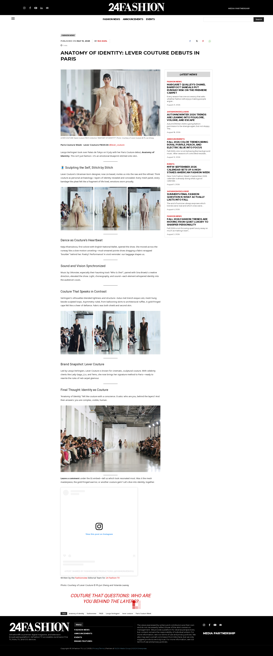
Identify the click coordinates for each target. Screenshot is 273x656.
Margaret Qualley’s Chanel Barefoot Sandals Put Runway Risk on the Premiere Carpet (187, 88)
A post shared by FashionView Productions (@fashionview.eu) (99, 571)
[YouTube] (36, 8)
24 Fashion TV (113, 577)
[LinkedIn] (41, 8)
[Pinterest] (203, 41)
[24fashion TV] (136, 7)
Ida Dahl (102, 41)
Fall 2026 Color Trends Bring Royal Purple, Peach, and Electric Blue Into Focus (187, 145)
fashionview (91, 613)
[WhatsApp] (209, 41)
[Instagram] (24, 8)
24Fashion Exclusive (178, 112)
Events (170, 164)
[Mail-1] (47, 8)
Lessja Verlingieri (113, 613)
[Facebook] (30, 8)
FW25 (101, 613)
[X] (196, 41)
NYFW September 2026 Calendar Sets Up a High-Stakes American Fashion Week (188, 169)
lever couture (127, 613)
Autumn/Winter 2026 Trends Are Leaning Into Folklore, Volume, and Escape (186, 117)
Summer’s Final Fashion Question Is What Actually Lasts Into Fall (186, 197)
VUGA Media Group (122, 648)
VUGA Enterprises (139, 648)
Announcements (176, 139)
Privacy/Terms (98, 648)
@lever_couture (116, 144)
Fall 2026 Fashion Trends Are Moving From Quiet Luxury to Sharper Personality (187, 222)
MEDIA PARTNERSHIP (219, 633)
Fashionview (81, 577)
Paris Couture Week (143, 613)
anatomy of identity (76, 613)
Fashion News (68, 35)
